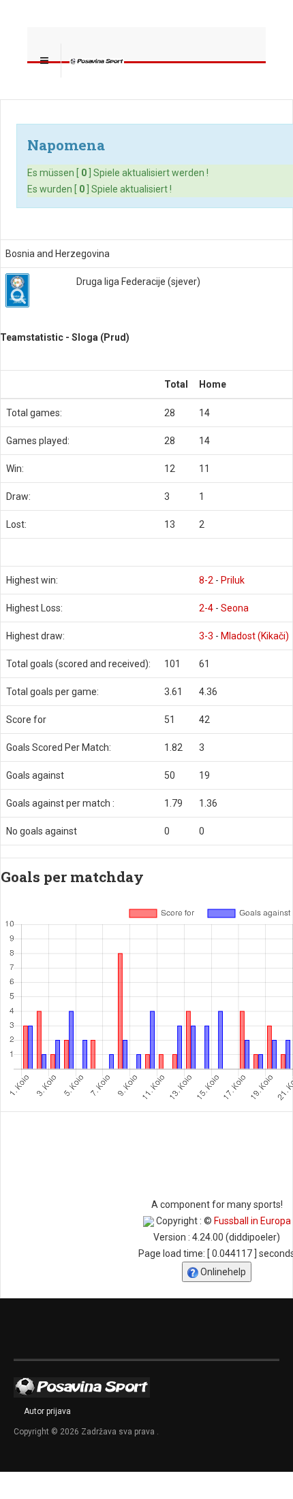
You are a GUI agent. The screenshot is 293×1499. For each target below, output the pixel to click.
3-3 (206, 635)
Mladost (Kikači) (255, 635)
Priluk (233, 580)
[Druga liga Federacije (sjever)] (17, 290)
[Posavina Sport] (97, 61)
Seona (235, 608)
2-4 (206, 608)
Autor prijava (47, 1411)
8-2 (206, 580)
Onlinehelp (222, 1271)
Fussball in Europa (252, 1220)
